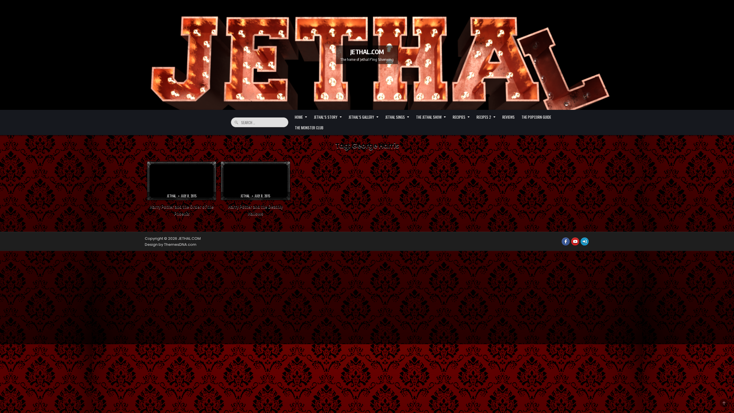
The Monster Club (309, 127)
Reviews (508, 117)
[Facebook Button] (566, 241)
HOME (299, 117)
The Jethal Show (429, 117)
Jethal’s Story (325, 117)
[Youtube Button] (575, 241)
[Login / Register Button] (585, 241)
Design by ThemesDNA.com (170, 244)
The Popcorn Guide (536, 117)
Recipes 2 (484, 117)
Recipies (459, 117)
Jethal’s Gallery (361, 117)
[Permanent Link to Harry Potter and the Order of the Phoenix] (181, 180)
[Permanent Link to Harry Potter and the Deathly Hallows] (255, 180)
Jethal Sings (395, 117)
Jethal (171, 196)
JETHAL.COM (367, 52)
